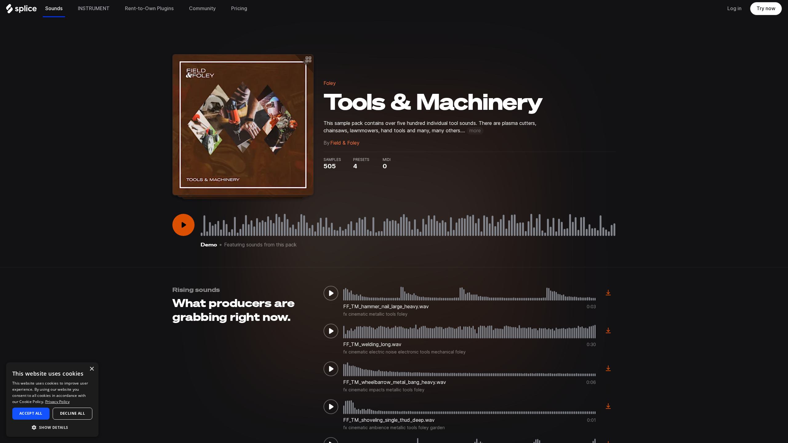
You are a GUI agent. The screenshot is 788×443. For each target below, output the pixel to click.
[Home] (21, 10)
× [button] (91, 369)
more (475, 131)
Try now (766, 8)
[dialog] (52, 399)
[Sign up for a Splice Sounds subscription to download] (608, 293)
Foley (330, 83)
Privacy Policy (57, 401)
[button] (52, 427)
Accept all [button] (30, 413)
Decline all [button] (72, 413)
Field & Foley (345, 143)
